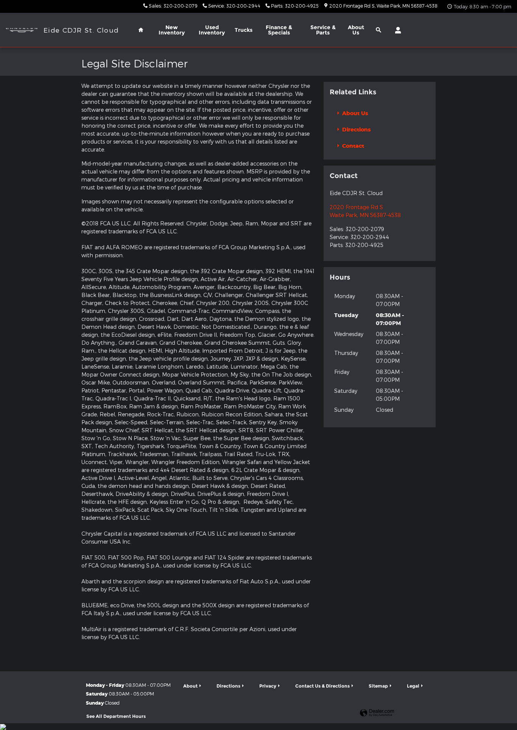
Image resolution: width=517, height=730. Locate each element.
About (356, 30)
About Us (354, 113)
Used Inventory (212, 30)
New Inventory (172, 30)
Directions (356, 129)
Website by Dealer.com (377, 713)
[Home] (22, 30)
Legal (413, 686)
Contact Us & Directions (322, 686)
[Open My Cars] (396, 30)
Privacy (267, 686)
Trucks (243, 30)
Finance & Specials (279, 30)
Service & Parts (323, 30)
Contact (352, 145)
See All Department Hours (116, 716)
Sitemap (378, 686)
